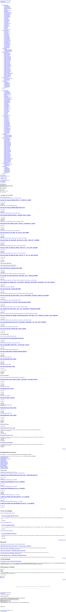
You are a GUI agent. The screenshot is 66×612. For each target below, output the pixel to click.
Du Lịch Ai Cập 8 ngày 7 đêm (7, 366)
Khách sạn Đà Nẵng (7, 153)
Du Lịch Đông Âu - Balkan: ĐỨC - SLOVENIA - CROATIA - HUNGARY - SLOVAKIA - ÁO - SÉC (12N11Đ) (27, 282)
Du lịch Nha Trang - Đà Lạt (7, 388)
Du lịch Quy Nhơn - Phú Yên (7, 397)
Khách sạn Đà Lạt (7, 72)
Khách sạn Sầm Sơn (7, 65)
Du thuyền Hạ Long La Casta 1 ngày (7, 427)
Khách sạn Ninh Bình (7, 59)
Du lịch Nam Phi (6, 111)
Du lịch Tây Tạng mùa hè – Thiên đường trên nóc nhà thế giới (12, 550)
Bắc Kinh (5, 9)
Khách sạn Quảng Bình (7, 66)
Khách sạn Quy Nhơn (7, 69)
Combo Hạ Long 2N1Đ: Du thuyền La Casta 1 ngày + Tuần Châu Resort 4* (18, 475)
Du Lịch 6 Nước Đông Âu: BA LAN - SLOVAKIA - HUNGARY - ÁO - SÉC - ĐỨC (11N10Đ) (23, 322)
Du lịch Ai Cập (6, 25)
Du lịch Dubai (6, 24)
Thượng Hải (6, 11)
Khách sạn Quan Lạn (7, 146)
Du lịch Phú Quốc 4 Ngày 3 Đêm (8, 415)
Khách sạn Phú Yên (7, 70)
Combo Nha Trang (7, 85)
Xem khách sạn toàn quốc (4, 468)
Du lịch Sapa (6, 32)
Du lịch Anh (6, 26)
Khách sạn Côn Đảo (7, 75)
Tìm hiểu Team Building (8, 51)
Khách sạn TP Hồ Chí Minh (8, 73)
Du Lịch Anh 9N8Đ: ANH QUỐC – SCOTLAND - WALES (14, 344)
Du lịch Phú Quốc (7, 39)
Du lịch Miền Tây (7, 43)
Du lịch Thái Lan (7, 17)
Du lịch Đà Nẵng (7, 38)
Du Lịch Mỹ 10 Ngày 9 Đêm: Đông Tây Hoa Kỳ (12, 338)
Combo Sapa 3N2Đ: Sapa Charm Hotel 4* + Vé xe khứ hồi (14, 496)
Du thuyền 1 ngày (7, 79)
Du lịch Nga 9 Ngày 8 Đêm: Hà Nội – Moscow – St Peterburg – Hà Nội (17, 223)
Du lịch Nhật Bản (7, 6)
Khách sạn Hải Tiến (7, 63)
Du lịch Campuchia (7, 29)
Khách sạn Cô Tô (7, 62)
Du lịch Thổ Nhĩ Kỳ (7, 23)
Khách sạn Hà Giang (7, 58)
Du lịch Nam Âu (6, 104)
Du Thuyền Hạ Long (5, 77)
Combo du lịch (4, 166)
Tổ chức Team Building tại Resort (8, 525)
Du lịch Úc (6, 28)
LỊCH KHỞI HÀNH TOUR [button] (4, 180)
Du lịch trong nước (5, 30)
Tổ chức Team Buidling (8, 49)
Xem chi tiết (2, 204)
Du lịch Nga (6, 22)
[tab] (33, 561)
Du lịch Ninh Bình (7, 37)
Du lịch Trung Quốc (7, 7)
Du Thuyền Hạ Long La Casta (6, 435)
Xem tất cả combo (63, 508)
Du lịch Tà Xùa (6, 47)
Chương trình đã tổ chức (8, 50)
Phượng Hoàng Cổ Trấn (8, 97)
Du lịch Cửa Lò (6, 34)
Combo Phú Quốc (7, 84)
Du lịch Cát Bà (6, 36)
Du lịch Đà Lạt (6, 41)
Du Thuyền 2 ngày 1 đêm (8, 78)
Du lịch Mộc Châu (7, 132)
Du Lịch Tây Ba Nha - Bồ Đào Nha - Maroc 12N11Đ (13, 328)
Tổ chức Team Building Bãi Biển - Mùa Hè (9, 515)
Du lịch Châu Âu (7, 21)
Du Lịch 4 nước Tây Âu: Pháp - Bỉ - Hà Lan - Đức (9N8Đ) (14, 232)
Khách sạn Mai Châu (7, 57)
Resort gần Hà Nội (7, 53)
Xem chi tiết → (2, 577)
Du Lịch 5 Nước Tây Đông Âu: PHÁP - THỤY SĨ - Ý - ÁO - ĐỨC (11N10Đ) (18, 247)
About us (3, 173)
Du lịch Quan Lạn (7, 118)
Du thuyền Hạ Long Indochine (6, 442)
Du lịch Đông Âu (7, 20)
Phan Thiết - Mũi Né (7, 42)
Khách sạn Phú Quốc (7, 76)
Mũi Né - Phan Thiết (7, 160)
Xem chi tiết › (3, 520)
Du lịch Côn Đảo (7, 45)
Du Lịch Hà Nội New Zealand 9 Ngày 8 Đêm (11, 268)
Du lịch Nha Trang (7, 125)
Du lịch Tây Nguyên (7, 44)
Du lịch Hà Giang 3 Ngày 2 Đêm (8, 407)
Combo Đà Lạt (6, 87)
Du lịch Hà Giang (7, 46)
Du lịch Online (7, 610)
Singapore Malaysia (7, 16)
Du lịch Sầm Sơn (6, 35)
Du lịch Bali (6, 18)
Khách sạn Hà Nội (7, 54)
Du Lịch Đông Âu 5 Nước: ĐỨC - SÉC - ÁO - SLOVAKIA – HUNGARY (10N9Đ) (20, 308)
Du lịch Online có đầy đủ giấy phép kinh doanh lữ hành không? (10, 561)
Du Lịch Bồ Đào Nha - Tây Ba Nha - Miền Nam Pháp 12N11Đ (15, 302)
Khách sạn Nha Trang (7, 71)
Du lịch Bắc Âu (6, 105)
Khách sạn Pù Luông (7, 64)
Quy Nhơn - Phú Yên (7, 40)
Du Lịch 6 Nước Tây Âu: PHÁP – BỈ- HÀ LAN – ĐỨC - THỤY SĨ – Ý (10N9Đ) (19, 240)
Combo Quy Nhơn (7, 86)
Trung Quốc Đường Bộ (7, 13)
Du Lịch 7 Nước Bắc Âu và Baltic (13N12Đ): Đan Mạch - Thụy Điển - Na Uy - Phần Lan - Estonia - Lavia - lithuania (29, 315)
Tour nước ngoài (2, 182)
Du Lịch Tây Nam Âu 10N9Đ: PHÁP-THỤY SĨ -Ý (12, 207)
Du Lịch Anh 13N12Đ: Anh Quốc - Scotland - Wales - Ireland (15, 215)
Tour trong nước (2, 181)
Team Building (4, 48)
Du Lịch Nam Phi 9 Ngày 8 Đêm (8, 359)
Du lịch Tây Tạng (7, 98)
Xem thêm (64, 579)
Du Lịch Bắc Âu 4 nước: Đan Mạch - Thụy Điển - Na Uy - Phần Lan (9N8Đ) (19, 275)
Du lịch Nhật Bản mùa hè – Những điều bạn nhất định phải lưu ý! (13, 555)
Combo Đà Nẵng (7, 82)
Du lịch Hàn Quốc (7, 14)
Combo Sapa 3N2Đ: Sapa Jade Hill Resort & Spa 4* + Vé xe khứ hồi (17, 503)
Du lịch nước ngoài (5, 90)
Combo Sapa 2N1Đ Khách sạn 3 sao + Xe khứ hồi (12, 481)
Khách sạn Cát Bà (7, 61)
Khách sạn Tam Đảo (7, 139)
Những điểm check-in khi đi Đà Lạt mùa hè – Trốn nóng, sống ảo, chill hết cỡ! (15, 546)
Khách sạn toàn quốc (5, 52)
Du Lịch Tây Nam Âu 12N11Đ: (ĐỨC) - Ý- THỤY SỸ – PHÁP (15, 200)
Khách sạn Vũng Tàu (7, 159)
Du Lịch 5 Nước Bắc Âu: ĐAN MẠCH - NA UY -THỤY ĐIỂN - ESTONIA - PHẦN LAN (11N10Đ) (24, 295)
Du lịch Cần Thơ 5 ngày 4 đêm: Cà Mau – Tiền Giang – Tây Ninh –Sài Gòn (18, 379)
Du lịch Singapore (7, 15)
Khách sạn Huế (6, 152)
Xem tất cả (2, 373)
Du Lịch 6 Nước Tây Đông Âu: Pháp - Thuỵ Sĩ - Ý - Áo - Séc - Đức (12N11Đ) (19, 255)
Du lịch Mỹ (6, 27)
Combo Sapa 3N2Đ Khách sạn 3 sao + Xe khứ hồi (12, 488)
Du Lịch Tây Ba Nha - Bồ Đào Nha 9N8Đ (10, 288)
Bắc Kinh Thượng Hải (7, 8)
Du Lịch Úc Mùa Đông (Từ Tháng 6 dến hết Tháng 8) (13, 351)
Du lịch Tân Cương (7, 10)
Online (2, 1)
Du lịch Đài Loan (7, 91)
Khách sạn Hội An (7, 68)
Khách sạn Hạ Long (7, 145)
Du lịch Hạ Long (6, 31)
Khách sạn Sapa (6, 55)
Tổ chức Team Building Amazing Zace (9, 533)
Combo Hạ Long (6, 83)
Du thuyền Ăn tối (7, 80)
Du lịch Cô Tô (6, 33)
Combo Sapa (6, 167)
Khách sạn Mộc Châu (7, 56)
